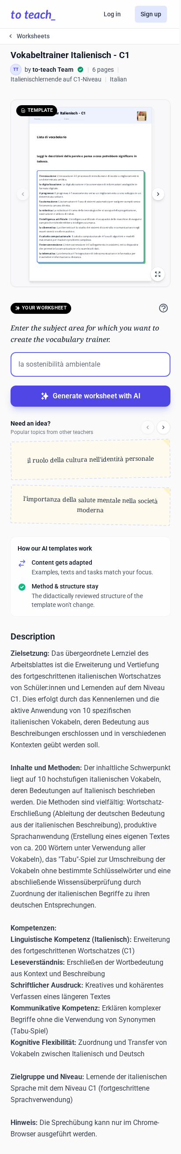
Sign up (151, 14)
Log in (112, 14)
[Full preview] (158, 274)
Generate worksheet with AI (97, 396)
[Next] (163, 427)
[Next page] (158, 194)
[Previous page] (23, 194)
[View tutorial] (163, 308)
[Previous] (148, 427)
